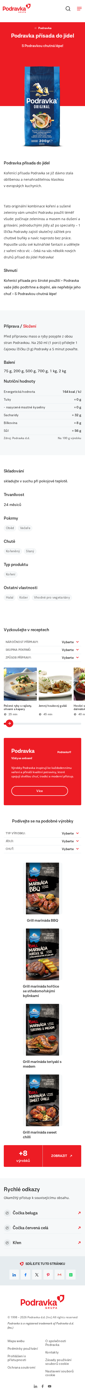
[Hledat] (68, 8)
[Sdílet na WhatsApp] (71, 1275)
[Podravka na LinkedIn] (35, 1387)
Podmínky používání (23, 1348)
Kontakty (52, 1352)
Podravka (44, 28)
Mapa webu (16, 1341)
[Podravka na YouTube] (49, 1387)
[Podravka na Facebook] (43, 1387)
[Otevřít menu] (79, 8)
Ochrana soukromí (21, 1367)
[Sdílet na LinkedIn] (14, 1275)
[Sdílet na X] (37, 1275)
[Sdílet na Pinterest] (48, 1275)
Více (39, 791)
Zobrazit (59, 1156)
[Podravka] (16, 11)
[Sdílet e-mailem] (59, 1275)
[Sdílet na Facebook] (25, 1275)
